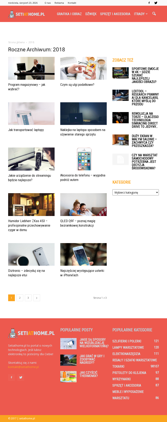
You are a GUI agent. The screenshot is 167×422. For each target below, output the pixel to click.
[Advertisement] (83, 31)
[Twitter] (156, 3)
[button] (154, 14)
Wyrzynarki (121, 379)
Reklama (59, 2)
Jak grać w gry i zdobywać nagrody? (92, 359)
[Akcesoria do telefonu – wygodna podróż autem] (83, 159)
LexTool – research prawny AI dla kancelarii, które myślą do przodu (145, 97)
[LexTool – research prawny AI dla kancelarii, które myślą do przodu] (120, 95)
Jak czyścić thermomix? (89, 374)
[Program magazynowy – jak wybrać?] (31, 68)
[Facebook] (149, 3)
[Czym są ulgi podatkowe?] (83, 68)
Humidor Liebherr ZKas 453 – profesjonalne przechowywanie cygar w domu (29, 225)
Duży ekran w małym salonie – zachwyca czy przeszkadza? (144, 141)
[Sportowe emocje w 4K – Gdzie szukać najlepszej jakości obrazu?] (120, 72)
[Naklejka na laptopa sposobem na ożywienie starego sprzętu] (83, 113)
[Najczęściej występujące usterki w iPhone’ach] (83, 254)
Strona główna (16, 42)
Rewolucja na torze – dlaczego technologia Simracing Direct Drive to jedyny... (145, 120)
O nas (48, 2)
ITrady (139, 14)
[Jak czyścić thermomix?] (68, 376)
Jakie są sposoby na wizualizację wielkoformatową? (94, 343)
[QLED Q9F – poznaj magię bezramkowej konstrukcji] (83, 204)
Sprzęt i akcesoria (115, 14)
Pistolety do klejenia (129, 373)
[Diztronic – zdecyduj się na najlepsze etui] (31, 254)
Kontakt (72, 2)
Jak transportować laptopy (26, 130)
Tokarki (118, 366)
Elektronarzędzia (126, 354)
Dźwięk (91, 14)
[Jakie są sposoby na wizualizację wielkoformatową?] (68, 343)
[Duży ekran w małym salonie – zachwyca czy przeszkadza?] (120, 140)
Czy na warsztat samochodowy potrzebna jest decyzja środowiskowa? (145, 161)
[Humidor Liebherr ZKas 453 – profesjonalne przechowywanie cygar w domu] (31, 204)
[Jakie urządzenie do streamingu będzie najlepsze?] (31, 159)
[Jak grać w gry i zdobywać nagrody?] (68, 360)
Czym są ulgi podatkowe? (77, 85)
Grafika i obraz (69, 14)
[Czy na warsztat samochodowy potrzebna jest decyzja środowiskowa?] (120, 159)
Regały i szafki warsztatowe (134, 360)
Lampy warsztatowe (128, 347)
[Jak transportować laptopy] (31, 113)
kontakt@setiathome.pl (23, 367)
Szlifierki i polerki (126, 341)
